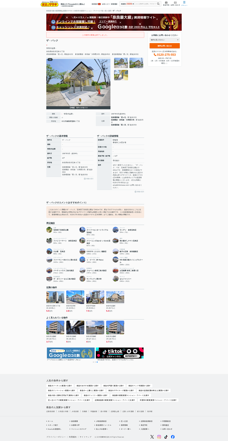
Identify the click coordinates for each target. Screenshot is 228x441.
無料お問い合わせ (165, 46)
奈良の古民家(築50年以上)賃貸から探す (154, 390)
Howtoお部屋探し (55, 429)
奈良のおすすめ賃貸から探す (88, 385)
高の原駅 (103, 411)
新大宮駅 (140, 411)
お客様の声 (75, 425)
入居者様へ (145, 429)
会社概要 (74, 421)
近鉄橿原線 (115, 117)
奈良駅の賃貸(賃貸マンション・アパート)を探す (130, 395)
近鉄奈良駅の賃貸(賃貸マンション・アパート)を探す (115, 400)
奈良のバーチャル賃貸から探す (60, 385)
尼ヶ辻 (123, 117)
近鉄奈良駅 (50, 411)
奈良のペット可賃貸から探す (139, 385)
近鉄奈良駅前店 (147, 421)
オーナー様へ (126, 429)
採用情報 (124, 425)
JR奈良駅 (75, 411)
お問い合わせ (167, 429)
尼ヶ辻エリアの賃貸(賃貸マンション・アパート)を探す (69, 400)
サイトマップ (85, 436)
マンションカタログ (78, 429)
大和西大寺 (130, 120)
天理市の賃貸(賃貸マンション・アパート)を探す (158, 400)
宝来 (58, 51)
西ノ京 (123, 125)
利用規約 (73, 436)
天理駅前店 (166, 421)
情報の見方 (89, 179)
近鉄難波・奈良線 (117, 120)
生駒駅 (84, 411)
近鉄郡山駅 (115, 411)
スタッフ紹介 (53, 425)
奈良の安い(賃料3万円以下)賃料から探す (63, 395)
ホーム (50, 421)
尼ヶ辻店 (124, 421)
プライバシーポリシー (56, 436)
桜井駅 (149, 411)
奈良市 (53, 51)
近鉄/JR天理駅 (128, 411)
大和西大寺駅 (63, 411)
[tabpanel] (128, 69)
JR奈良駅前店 (101, 421)
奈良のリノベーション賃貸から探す (61, 390)
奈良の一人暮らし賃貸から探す (92, 390)
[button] (93, 362)
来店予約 (144, 425)
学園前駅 (93, 411)
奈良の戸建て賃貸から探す (113, 385)
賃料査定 (165, 425)
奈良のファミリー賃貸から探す (96, 395)
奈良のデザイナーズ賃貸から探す (121, 390)
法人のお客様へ (102, 429)
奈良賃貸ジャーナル (103, 425)
